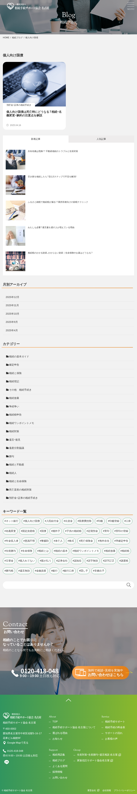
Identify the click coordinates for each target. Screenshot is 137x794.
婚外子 (56, 531)
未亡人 (59, 541)
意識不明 (30, 541)
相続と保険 (15, 373)
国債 (43, 531)
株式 (71, 541)
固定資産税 (28, 531)
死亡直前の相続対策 (20, 489)
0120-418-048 (15, 751)
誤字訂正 (109, 560)
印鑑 (100, 521)
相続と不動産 (16, 464)
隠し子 (84, 570)
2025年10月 (12, 313)
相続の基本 (61, 551)
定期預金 (93, 531)
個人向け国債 (32, 521)
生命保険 (27, 551)
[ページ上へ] (68, 700)
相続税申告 (15, 414)
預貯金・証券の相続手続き (23, 498)
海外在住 (104, 541)
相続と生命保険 (18, 481)
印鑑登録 (114, 521)
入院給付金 (52, 521)
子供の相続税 (74, 531)
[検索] (129, 585)
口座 (128, 521)
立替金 (9, 560)
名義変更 (11, 531)
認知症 (78, 560)
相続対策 (14, 431)
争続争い (14, 406)
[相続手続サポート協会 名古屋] (28, 6)
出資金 (69, 521)
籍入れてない (27, 560)
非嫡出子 (99, 570)
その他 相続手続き (20, 389)
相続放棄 (14, 398)
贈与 (11, 456)
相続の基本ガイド (19, 356)
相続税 (125, 551)
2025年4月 (12, 330)
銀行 (55, 570)
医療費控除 (85, 521)
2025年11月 (12, 305)
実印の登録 (122, 531)
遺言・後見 (14, 439)
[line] (6, 763)
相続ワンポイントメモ (21, 423)
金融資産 (41, 570)
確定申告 (14, 364)
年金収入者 (12, 541)
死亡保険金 (86, 541)
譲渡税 (124, 560)
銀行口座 (69, 570)
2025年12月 (12, 297)
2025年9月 (12, 322)
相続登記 (14, 381)
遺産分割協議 (16, 448)
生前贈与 (11, 551)
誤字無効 (93, 560)
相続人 (13, 473)
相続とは (44, 551)
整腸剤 (45, 541)
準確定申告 (122, 541)
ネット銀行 (12, 521)
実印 (106, 531)
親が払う (46, 560)
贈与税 (9, 570)
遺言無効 (25, 570)
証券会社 (63, 560)
